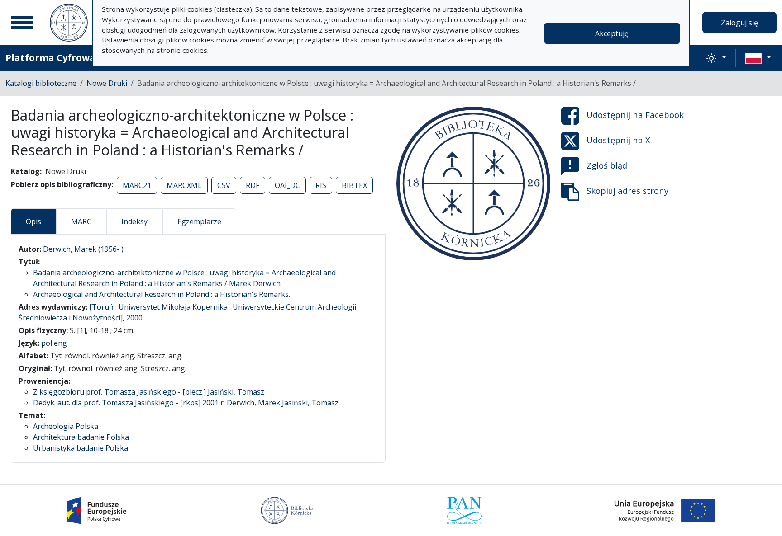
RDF (252, 185)
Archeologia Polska (65, 426)
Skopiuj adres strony (627, 190)
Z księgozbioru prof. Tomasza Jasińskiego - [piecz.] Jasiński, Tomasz (148, 392)
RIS (320, 185)
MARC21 (137, 185)
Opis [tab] (33, 221)
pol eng (54, 343)
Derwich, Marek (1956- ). (84, 249)
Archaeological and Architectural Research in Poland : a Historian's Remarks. (161, 294)
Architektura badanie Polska (81, 437)
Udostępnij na (635, 114)
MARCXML (184, 185)
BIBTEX (354, 185)
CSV (223, 185)
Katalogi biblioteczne (40, 83)
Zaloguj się (739, 23)
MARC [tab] (81, 221)
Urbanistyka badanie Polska (80, 448)
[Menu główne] (22, 23)
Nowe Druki (106, 83)
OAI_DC (287, 185)
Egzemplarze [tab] (199, 221)
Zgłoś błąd (606, 165)
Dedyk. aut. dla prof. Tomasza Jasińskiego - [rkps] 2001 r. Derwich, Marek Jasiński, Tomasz (186, 403)
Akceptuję (612, 33)
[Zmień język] (758, 58)
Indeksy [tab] (134, 221)
